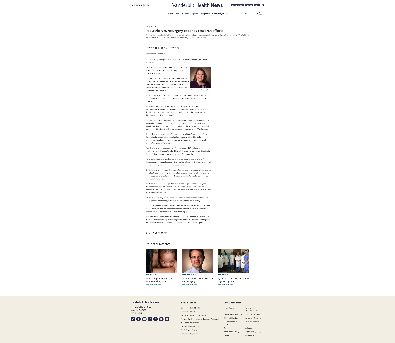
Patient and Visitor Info (233, 314)
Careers (227, 335)
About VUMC (250, 335)
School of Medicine (252, 314)
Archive (257, 5)
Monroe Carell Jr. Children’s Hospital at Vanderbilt (200, 319)
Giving (226, 328)
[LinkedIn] (161, 319)
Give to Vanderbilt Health (190, 308)
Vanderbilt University (253, 318)
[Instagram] (150, 319)
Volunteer (249, 328)
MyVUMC (195, 14)
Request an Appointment (190, 334)
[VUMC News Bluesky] (167, 319)
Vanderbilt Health (188, 311)
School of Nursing (231, 318)
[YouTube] (144, 319)
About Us (249, 5)
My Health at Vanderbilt (190, 323)
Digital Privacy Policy (253, 332)
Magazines (205, 14)
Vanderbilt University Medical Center (195, 315)
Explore (170, 14)
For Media (179, 14)
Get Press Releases (237, 5)
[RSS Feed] (133, 319)
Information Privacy (231, 332)
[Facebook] (138, 319)
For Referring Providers (190, 330)
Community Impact (220, 14)
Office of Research (252, 322)
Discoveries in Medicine (190, 326)
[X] (155, 319)
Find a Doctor (229, 308)
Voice (187, 14)
